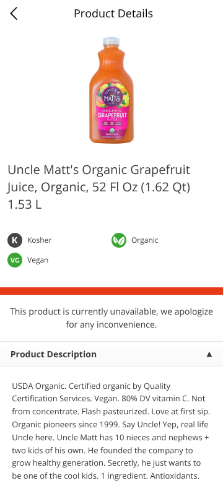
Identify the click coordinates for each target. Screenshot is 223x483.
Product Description (54, 354)
